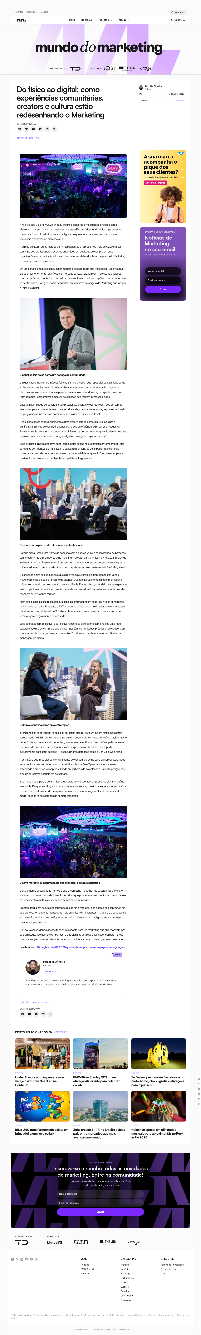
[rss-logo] (31, 1259)
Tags (163, 1273)
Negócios (125, 1269)
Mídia (123, 1282)
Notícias (85, 1264)
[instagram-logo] (12, 1259)
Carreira (125, 1291)
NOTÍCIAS (86, 20)
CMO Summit (87, 1269)
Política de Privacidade (172, 1264)
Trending (125, 1264)
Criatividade (127, 1295)
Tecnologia (126, 1300)
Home (72, 20)
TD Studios (31, 11)
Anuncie (85, 1273)
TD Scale (43, 11)
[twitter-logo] (17, 1259)
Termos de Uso (168, 1269)
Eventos (19, 11)
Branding (125, 1273)
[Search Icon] (178, 12)
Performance (127, 1278)
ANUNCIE (124, 20)
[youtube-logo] (26, 1259)
